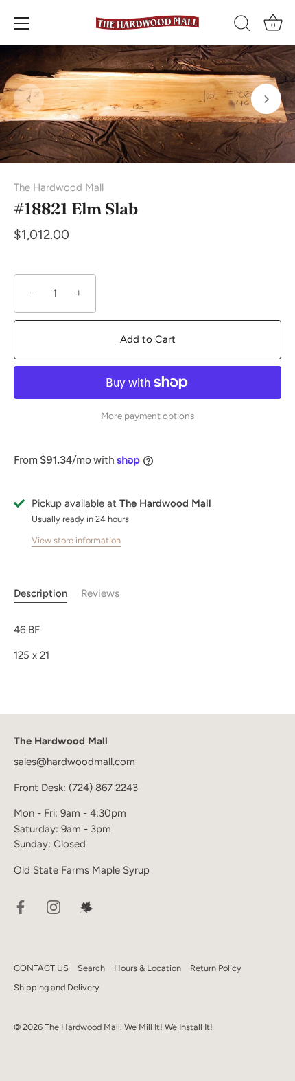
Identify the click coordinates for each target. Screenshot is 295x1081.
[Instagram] (53, 906)
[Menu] (22, 23)
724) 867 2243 (105, 788)
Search (91, 968)
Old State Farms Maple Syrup (82, 870)
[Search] (242, 25)
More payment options (147, 415)
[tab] (47, 594)
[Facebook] (20, 906)
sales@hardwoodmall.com (74, 761)
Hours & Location (147, 968)
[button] (29, 99)
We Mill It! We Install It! (168, 1027)
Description (40, 593)
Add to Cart (148, 339)
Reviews (100, 593)
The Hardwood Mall (59, 187)
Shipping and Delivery (56, 987)
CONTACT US (41, 968)
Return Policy (215, 968)
